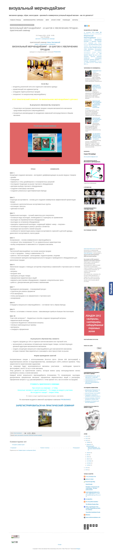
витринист (99, 37)
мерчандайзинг (98, 49)
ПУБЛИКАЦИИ (66, 20)
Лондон (95, 47)
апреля (89, 452)
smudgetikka (89, 499)
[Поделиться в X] (31, 433)
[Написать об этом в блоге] (29, 433)
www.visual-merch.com (89, 248)
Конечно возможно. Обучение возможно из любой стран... (92, 398)
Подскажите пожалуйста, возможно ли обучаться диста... (93, 395)
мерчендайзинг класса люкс (91, 53)
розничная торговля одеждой (35, 435)
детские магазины (93, 44)
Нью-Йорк (99, 55)
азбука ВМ (98, 32)
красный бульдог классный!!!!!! (92, 393)
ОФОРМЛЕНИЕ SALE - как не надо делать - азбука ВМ (92, 376)
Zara (87, 64)
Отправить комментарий (18, 444)
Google (59, 544)
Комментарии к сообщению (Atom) (27, 450)
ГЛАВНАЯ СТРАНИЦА (15, 20)
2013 (93, 32)
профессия (87, 58)
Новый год (91, 55)
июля (88, 456)
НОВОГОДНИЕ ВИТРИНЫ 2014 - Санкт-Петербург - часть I (96, 87)
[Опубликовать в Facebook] (33, 433)
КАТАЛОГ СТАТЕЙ (55, 20)
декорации (90, 43)
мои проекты (21, 435)
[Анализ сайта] (15, 537)
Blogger (78, 548)
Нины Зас (53, 42)
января (89, 442)
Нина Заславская (88, 253)
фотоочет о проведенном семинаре (45, 38)
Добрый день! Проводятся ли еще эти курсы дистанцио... (92, 390)
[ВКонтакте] (85, 26)
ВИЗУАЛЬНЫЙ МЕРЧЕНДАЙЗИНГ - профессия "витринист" (96, 120)
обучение (26, 435)
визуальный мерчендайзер (96, 33)
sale (85, 64)
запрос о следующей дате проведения (45, 44)
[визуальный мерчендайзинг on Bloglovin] (93, 430)
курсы (16, 435)
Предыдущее (76, 447)
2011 (86, 436)
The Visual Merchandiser (92, 501)
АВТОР (47, 20)
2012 (86, 438)
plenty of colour (89, 479)
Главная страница (44, 447)
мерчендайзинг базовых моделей (93, 52)
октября (89, 463)
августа (89, 459)
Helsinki (96, 62)
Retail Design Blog (90, 481)
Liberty (100, 62)
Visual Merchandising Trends (93, 512)
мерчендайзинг (98, 50)
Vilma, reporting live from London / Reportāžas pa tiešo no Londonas (93, 508)
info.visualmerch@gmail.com (91, 156)
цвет (85, 62)
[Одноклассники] (89, 26)
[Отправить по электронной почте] (28, 433)
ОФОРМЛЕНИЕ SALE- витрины (93, 379)
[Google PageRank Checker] (14, 542)
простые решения (96, 56)
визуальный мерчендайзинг (37, 8)
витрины (98, 40)
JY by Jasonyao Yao (91, 476)
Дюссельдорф (95, 46)
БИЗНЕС (57, 52)
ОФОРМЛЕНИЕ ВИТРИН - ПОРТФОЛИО (33, 20)
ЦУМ (87, 62)
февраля (89, 444)
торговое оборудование (90, 61)
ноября (89, 465)
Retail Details (89, 484)
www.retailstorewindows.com (93, 517)
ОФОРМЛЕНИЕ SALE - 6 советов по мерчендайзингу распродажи (92, 382)
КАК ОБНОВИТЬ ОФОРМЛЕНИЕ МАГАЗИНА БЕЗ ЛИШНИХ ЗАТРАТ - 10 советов (96, 136)
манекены (91, 49)
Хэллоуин (99, 61)
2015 (86, 469)
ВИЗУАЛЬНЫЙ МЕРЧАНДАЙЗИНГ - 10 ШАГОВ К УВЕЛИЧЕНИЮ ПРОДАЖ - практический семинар (93, 104)
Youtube (47, 160)
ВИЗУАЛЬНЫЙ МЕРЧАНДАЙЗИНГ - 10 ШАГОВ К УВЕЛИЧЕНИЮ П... (93, 448)
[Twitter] (87, 26)
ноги (96, 55)
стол (101, 59)
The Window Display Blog (92, 504)
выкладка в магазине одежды (93, 41)
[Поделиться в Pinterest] (34, 433)
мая (88, 454)
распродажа (98, 58)
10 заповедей (87, 32)
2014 (86, 467)
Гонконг (85, 43)
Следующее (13, 447)
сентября (89, 461)
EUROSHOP (91, 62)
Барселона (86, 33)
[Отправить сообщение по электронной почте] (25, 433)
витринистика (88, 40)
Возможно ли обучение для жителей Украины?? (92, 401)
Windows (88, 514)
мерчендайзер (87, 50)
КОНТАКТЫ (75, 20)
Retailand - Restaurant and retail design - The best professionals (92, 488)
